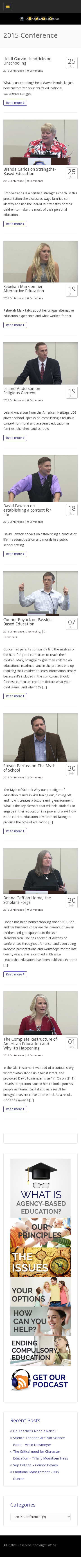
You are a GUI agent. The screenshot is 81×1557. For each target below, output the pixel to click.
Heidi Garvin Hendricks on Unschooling (27, 61)
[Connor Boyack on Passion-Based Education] (40, 593)
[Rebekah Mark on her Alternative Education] (40, 261)
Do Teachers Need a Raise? (34, 1431)
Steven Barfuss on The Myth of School (29, 768)
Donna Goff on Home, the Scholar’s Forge (27, 900)
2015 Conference (13, 70)
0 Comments (35, 70)
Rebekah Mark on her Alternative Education (23, 288)
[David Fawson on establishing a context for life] (40, 478)
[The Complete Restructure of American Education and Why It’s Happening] (40, 1013)
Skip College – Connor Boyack (35, 1465)
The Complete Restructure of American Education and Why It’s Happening (30, 1043)
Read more (14, 102)
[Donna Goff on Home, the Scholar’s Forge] (40, 871)
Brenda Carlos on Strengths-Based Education (29, 171)
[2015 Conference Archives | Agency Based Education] (39, 5)
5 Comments (35, 1055)
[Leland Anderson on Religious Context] (40, 363)
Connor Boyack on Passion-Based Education (28, 622)
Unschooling (33, 631)
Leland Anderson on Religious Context (21, 390)
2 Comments (35, 777)
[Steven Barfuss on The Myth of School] (40, 737)
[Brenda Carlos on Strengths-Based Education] (40, 142)
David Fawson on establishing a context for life (27, 510)
